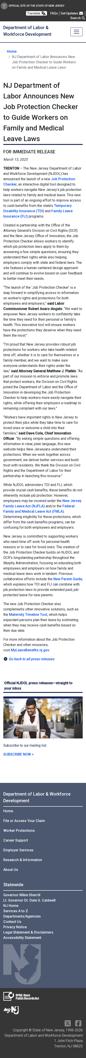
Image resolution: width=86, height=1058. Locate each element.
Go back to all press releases (31, 659)
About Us (10, 870)
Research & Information (22, 860)
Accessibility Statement (22, 938)
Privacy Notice (15, 927)
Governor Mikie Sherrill (21, 895)
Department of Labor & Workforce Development (37, 797)
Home (12, 51)
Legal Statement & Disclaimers (28, 932)
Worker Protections (19, 830)
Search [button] (75, 18)
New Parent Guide (67, 579)
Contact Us (12, 922)
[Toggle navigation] (76, 31)
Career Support (15, 840)
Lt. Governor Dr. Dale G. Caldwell (29, 900)
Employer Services (18, 850)
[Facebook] (78, 1025)
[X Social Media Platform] (67, 1025)
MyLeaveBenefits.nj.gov (30, 650)
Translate (34, 13)
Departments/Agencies (22, 916)
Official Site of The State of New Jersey (36, 5)
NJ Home (10, 906)
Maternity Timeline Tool (28, 614)
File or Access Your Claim (24, 821)
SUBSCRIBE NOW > (18, 754)
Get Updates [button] (70, 13)
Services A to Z (15, 911)
